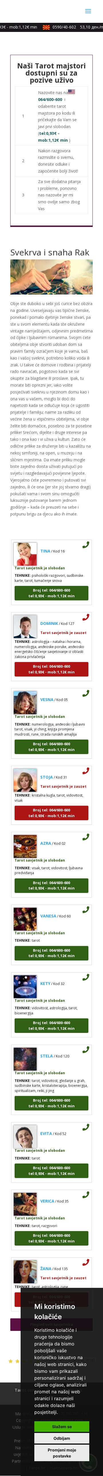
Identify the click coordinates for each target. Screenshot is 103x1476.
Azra (45, 839)
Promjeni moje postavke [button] (62, 1452)
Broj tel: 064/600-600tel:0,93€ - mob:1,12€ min (51, 588)
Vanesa (48, 911)
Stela (46, 1051)
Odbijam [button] (62, 1438)
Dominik (49, 619)
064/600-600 (50, 99)
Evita (46, 1129)
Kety (45, 979)
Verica (47, 1196)
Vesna (47, 695)
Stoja (46, 772)
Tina (45, 546)
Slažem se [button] (62, 1426)
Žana (46, 1264)
